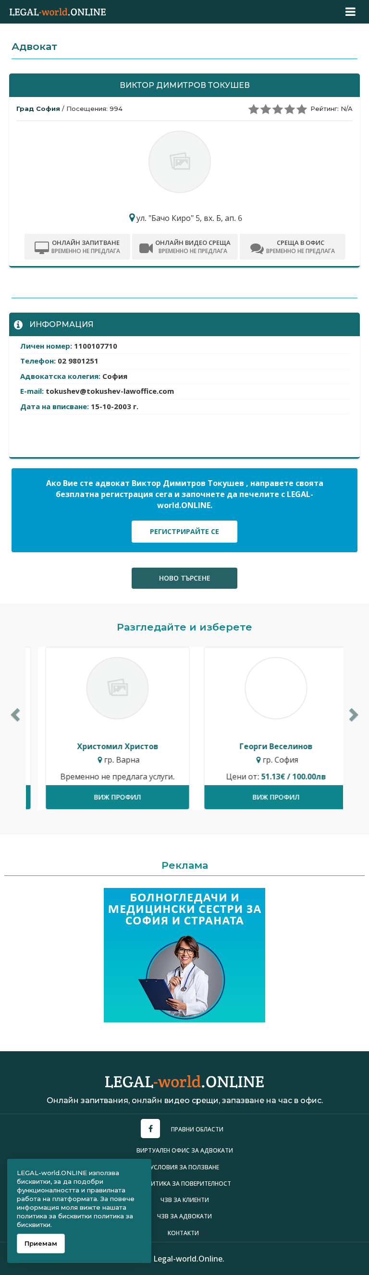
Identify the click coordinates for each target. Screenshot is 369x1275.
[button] (14, 712)
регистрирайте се (184, 531)
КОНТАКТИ (183, 1233)
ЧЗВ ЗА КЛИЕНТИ (184, 1200)
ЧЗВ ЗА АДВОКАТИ (184, 1216)
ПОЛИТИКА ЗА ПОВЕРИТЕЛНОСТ (184, 1183)
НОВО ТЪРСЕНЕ (184, 578)
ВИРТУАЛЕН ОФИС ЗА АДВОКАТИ (184, 1150)
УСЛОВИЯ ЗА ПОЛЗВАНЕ (184, 1167)
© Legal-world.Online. (184, 1258)
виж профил (105, 796)
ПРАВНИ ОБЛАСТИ (197, 1129)
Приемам (41, 1243)
